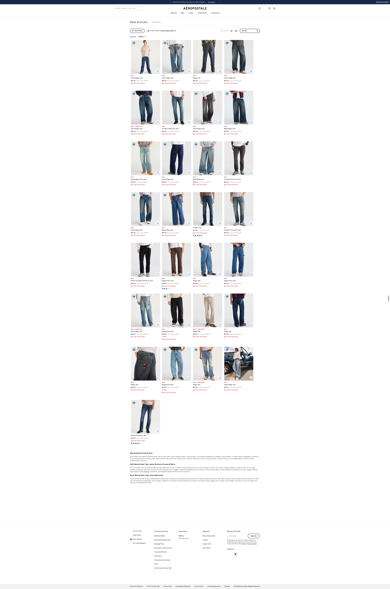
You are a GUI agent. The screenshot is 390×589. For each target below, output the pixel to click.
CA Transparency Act (214, 586)
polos (229, 479)
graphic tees (241, 468)
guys (194, 456)
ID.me (156, 564)
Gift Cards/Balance (139, 543)
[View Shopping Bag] (274, 8)
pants (196, 470)
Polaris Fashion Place (167, 30)
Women (217, 2)
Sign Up (254, 536)
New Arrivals (156, 22)
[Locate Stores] (269, 8)
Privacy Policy (252, 543)
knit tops (211, 468)
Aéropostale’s (153, 456)
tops (175, 458)
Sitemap (227, 586)
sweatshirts (232, 468)
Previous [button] (171, 2)
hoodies (201, 479)
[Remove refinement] (144, 36)
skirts (176, 471)
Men (225, 2)
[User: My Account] (260, 8)
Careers (205, 540)
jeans (185, 458)
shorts (171, 470)
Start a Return (137, 539)
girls (188, 456)
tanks (221, 468)
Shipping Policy (159, 544)
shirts (247, 468)
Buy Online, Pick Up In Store (163, 548)
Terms (244, 543)
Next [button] (219, 2)
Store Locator (137, 531)
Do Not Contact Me (153, 586)
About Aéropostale (209, 536)
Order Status (137, 535)
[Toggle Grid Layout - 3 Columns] (231, 30)
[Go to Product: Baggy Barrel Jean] (176, 337)
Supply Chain (207, 544)
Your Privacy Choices (161, 568)
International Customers (162, 560)
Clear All (133, 36)
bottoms (179, 458)
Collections (202, 13)
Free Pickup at (162, 30)
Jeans (190, 13)
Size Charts (158, 556)
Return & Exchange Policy (162, 540)
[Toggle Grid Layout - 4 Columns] (236, 30)
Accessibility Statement (183, 586)
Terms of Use (167, 586)
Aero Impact (207, 548)
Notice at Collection (136, 586)
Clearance (215, 13)
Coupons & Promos (160, 552)
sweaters (133, 470)
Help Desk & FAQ (159, 536)
